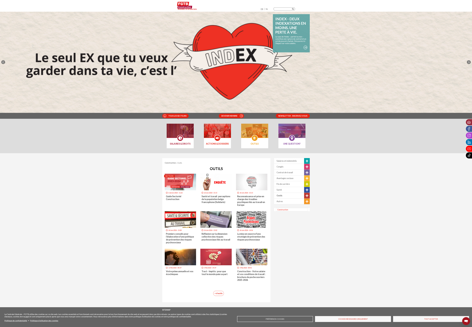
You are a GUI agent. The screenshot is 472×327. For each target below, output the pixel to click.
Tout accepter (431, 319)
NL (267, 9)
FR (262, 9)
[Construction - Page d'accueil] (187, 6)
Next (469, 62)
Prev (3, 62)
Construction (282, 209)
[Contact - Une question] (291, 132)
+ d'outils (218, 293)
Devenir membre (229, 116)
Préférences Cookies (275, 319)
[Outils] (254, 132)
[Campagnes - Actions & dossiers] (217, 132)
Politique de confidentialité (15, 320)
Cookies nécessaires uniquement (353, 319)
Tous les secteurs (177, 116)
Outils (279, 195)
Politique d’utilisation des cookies (44, 320)
